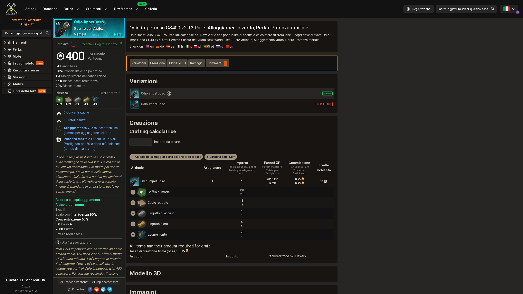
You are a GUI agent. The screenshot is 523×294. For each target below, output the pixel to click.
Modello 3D (177, 63)
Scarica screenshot (76, 282)
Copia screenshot (107, 282)
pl (197, 46)
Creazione (157, 63)
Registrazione (421, 9)
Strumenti (93, 9)
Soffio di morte (159, 192)
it (189, 46)
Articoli (30, 9)
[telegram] (103, 289)
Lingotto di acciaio (161, 213)
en (150, 46)
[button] (26, 42)
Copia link (78, 289)
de (160, 46)
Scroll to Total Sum (222, 156)
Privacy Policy (23, 290)
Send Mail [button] (32, 280)
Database (50, 9)
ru (219, 46)
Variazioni (139, 63)
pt (208, 46)
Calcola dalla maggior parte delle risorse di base (168, 156)
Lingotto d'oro (158, 224)
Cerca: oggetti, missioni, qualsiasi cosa (463, 9)
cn (229, 46)
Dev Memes (128, 7)
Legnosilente (157, 234)
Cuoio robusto (158, 203)
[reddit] (96, 289)
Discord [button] (12, 280)
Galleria (151, 9)
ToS (36, 290)
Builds (68, 9)
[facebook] (90, 289)
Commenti (217, 63)
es (170, 46)
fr (180, 46)
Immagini (196, 63)
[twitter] (109, 289)
